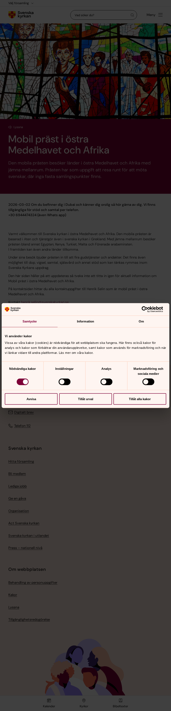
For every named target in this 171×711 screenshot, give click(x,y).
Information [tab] (85, 321)
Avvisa (31, 399)
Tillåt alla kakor (140, 399)
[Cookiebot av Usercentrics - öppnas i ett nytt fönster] (148, 309)
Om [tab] (141, 321)
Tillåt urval (85, 399)
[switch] (64, 382)
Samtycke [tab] (30, 321)
